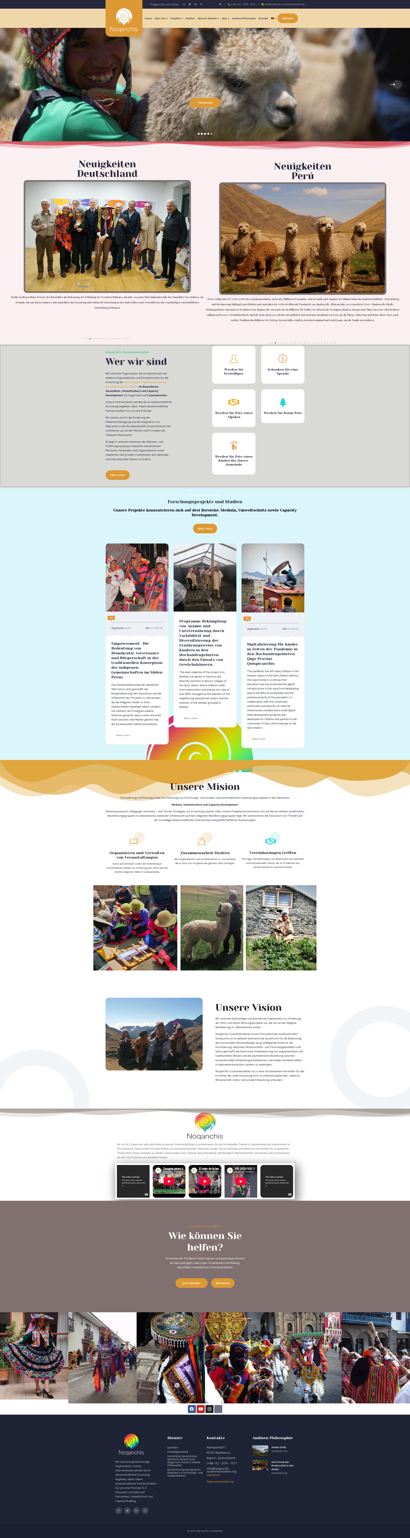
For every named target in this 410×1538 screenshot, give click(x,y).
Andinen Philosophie (244, 18)
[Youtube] (201, 1409)
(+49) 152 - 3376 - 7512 (243, 4)
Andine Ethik (278, 1447)
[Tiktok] (218, 1409)
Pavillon (190, 18)
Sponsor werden (207, 18)
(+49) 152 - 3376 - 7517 (222, 1463)
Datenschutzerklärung (220, 1481)
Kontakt (263, 18)
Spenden (172, 1447)
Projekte (175, 18)
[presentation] (12, 84)
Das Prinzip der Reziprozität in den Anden (282, 1465)
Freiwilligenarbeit (177, 1452)
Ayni (224, 18)
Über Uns (160, 18)
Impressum (213, 1475)
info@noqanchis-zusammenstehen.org (284, 4)
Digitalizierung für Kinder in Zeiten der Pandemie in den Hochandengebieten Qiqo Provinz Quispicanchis (272, 654)
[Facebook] (192, 1409)
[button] (199, 134)
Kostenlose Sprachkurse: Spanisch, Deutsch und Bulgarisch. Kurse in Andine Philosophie (183, 1460)
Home (148, 18)
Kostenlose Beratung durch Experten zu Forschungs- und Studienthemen (185, 1472)
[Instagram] (209, 1409)
